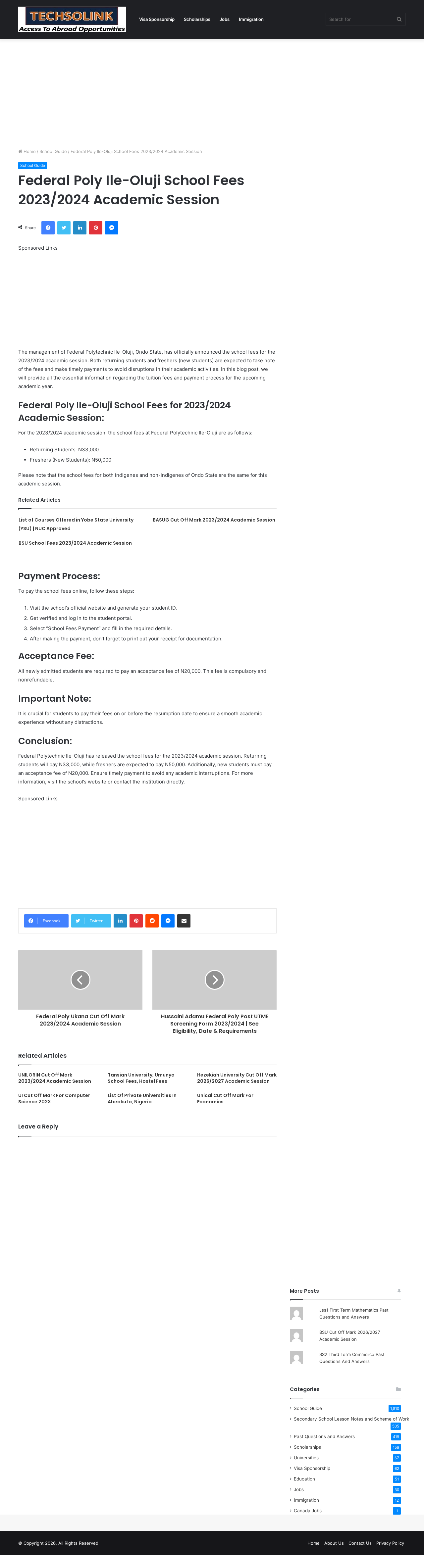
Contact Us (360, 1543)
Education (304, 1478)
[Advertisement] (212, 91)
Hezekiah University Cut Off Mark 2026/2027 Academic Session (237, 1078)
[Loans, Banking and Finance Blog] (72, 19)
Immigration (251, 19)
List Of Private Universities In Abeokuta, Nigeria (142, 1098)
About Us (334, 1543)
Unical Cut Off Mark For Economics (225, 1098)
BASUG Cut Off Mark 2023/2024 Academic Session (214, 520)
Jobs (225, 19)
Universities (306, 1457)
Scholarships (197, 19)
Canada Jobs (308, 1510)
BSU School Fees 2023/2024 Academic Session (75, 543)
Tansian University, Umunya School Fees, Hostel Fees (141, 1078)
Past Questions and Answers (324, 1436)
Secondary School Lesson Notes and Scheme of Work (351, 1419)
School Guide (53, 151)
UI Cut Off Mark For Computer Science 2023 (54, 1098)
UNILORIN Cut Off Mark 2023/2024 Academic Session (54, 1078)
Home (29, 151)
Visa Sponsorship (157, 19)
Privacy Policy (390, 1543)
